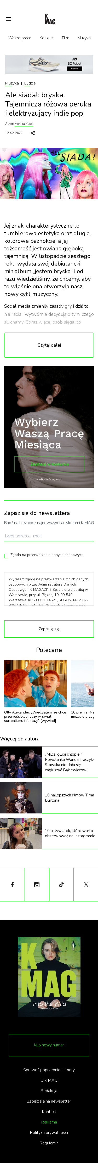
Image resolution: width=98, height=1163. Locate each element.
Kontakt (49, 1112)
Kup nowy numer (49, 1045)
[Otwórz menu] (8, 19)
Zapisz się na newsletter (49, 1101)
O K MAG (49, 1080)
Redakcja (49, 1091)
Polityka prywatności (49, 1133)
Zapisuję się (49, 629)
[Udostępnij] (33, 133)
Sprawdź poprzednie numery (49, 1070)
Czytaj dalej (49, 345)
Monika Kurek (24, 124)
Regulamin (49, 1143)
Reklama (49, 1122)
